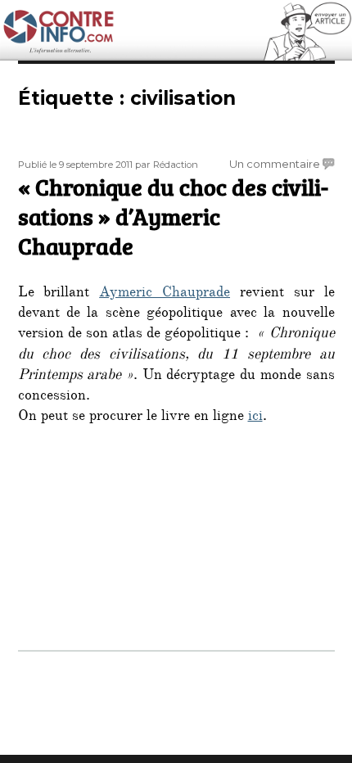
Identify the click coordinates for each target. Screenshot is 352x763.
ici (255, 417)
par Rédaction (166, 164)
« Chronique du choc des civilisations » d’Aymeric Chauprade (173, 216)
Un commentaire (274, 163)
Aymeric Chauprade (164, 293)
